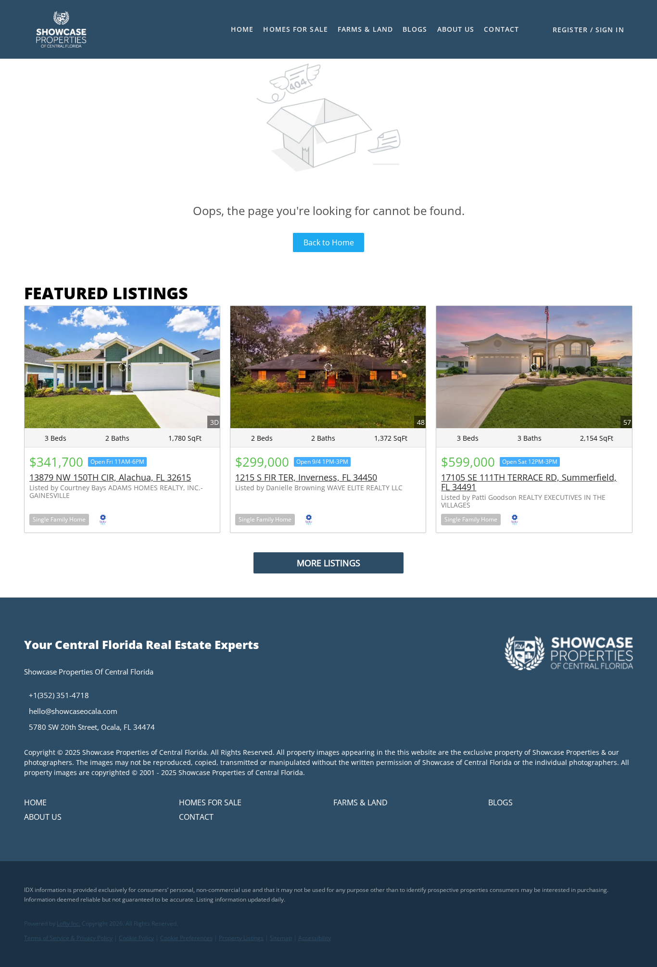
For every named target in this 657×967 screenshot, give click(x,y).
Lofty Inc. (68, 923)
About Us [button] (456, 29)
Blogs (415, 29)
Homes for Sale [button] (295, 29)
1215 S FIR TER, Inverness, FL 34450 (306, 477)
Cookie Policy (136, 938)
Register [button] (570, 29)
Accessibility (314, 938)
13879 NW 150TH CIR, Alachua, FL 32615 (110, 477)
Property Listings (241, 938)
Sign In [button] (609, 29)
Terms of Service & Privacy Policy (68, 938)
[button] (61, 29)
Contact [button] (501, 29)
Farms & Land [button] (365, 29)
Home (242, 29)
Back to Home (328, 242)
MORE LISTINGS (328, 563)
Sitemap (281, 938)
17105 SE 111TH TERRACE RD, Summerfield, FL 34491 (529, 482)
